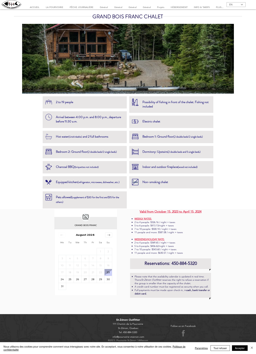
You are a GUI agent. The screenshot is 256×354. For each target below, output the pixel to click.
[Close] (252, 348)
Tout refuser (220, 348)
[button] (128, 59)
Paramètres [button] (201, 348)
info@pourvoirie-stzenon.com (128, 336)
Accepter (240, 348)
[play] (225, 90)
